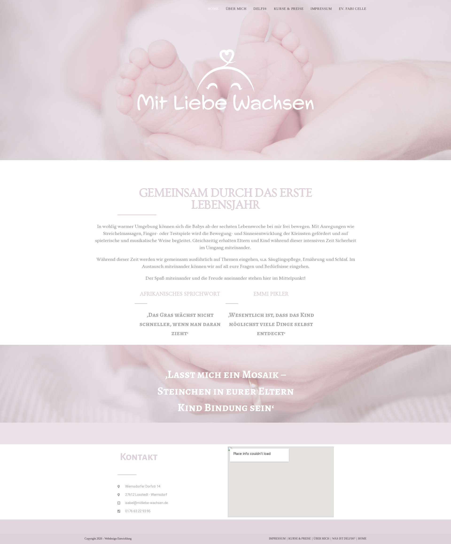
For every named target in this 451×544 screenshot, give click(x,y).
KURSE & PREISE (299, 538)
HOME (362, 538)
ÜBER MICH (321, 538)
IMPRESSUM (277, 538)
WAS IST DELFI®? (343, 538)
